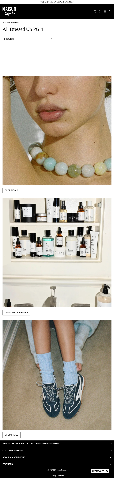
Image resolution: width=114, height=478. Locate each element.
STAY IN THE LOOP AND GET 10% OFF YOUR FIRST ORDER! (31, 444)
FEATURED (8, 464)
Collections (14, 22)
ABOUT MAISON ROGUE (14, 457)
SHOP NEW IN (12, 190)
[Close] (107, 471)
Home (5, 22)
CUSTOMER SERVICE (13, 450)
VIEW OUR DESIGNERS (16, 312)
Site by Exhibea (57, 475)
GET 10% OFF (98, 471)
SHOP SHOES (11, 435)
